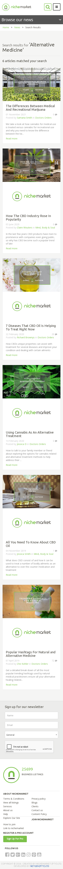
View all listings (11, 802)
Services (7, 806)
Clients (35, 806)
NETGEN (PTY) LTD (39, 866)
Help (5, 814)
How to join (9, 824)
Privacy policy (39, 798)
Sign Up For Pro (15, 838)
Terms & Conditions (13, 798)
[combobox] (31, 734)
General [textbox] (10, 734)
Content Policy (39, 814)
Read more (11, 138)
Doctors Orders (43, 117)
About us (8, 810)
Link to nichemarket (13, 828)
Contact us (37, 810)
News (17, 27)
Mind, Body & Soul (45, 227)
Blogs (34, 802)
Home (6, 27)
